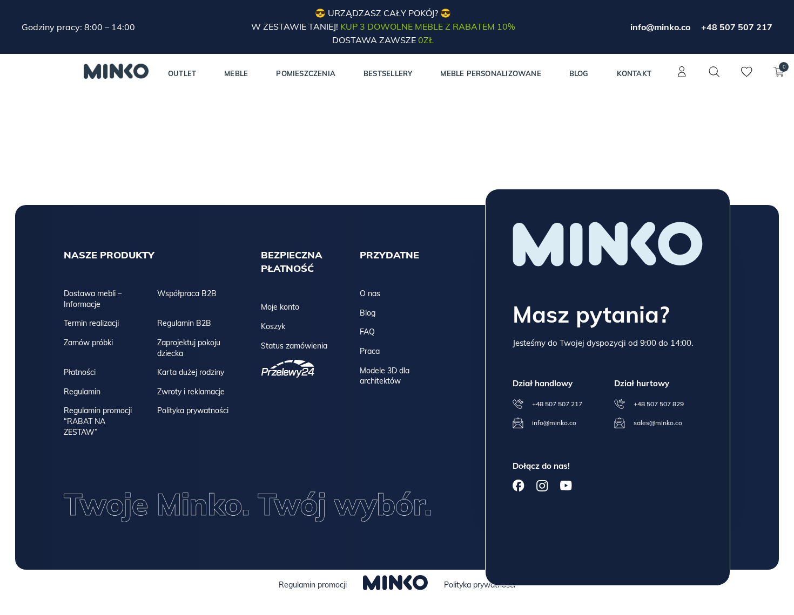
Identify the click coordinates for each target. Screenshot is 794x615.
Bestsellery (388, 73)
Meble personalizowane (490, 73)
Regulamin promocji (313, 585)
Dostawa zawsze (383, 40)
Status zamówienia (294, 346)
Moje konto (280, 307)
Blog (579, 73)
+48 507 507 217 (736, 27)
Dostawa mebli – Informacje (93, 299)
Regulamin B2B (184, 323)
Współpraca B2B (187, 293)
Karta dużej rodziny (190, 372)
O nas (370, 293)
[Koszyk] (779, 78)
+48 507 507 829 (659, 404)
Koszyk (273, 326)
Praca (370, 351)
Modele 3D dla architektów (384, 376)
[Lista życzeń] (746, 78)
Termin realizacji (91, 323)
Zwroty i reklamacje (191, 392)
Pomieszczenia (305, 73)
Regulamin (82, 392)
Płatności (80, 372)
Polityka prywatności (192, 410)
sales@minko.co (658, 423)
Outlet (182, 73)
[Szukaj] (714, 71)
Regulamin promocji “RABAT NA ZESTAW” (98, 421)
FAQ (367, 332)
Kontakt (634, 73)
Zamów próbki (88, 342)
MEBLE (236, 73)
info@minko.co (660, 27)
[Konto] (681, 78)
